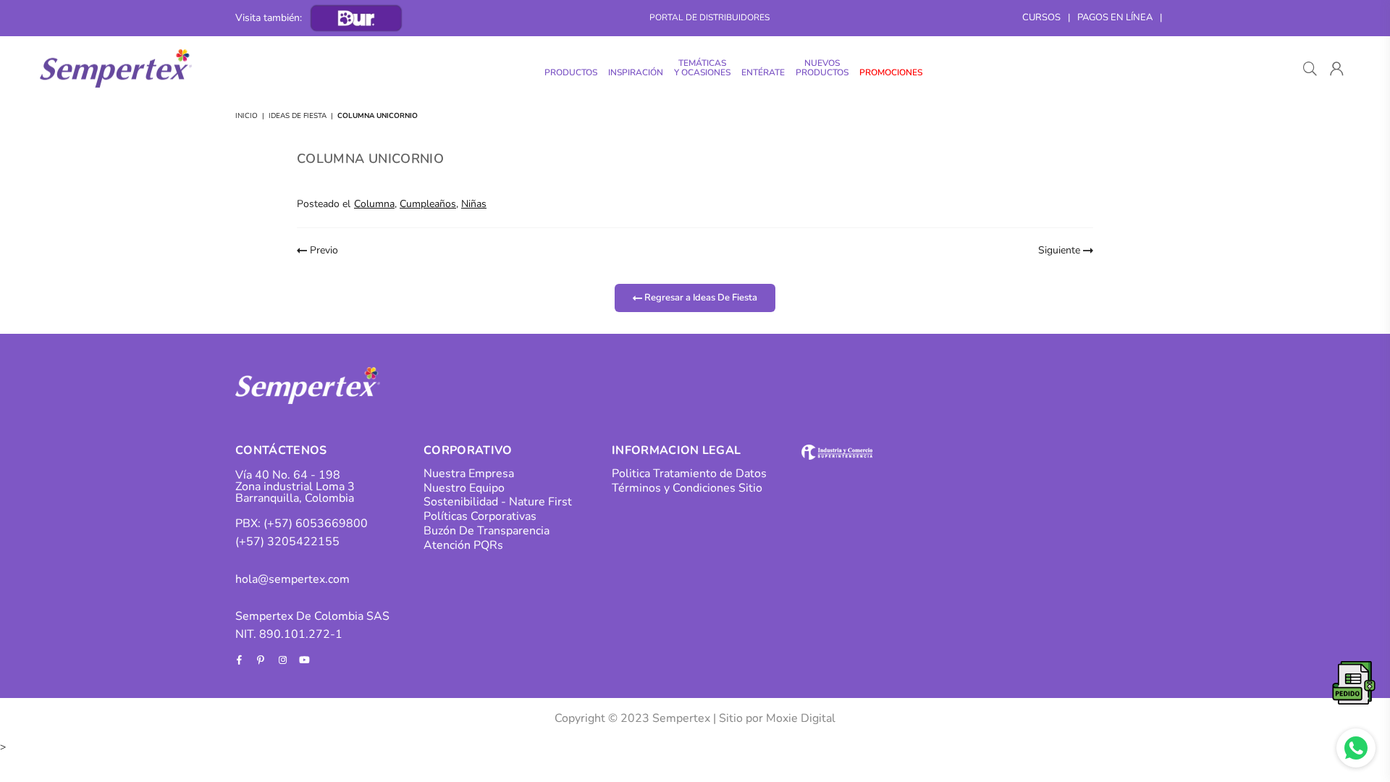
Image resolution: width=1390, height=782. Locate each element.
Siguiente (1060, 250)
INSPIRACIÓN (635, 72)
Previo (322, 250)
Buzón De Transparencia (486, 531)
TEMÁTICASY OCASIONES (702, 67)
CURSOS (1041, 17)
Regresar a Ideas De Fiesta (699, 297)
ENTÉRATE (763, 72)
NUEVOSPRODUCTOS (822, 67)
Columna (374, 204)
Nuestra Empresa (469, 474)
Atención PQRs (463, 545)
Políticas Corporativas (480, 516)
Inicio (246, 116)
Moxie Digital (800, 718)
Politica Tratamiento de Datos (689, 474)
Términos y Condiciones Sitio (687, 488)
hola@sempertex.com (292, 579)
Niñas (473, 204)
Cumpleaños (428, 204)
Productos (570, 72)
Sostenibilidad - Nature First (498, 502)
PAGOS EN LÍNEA (1115, 17)
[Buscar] (1310, 69)
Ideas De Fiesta (298, 116)
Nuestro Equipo (464, 488)
